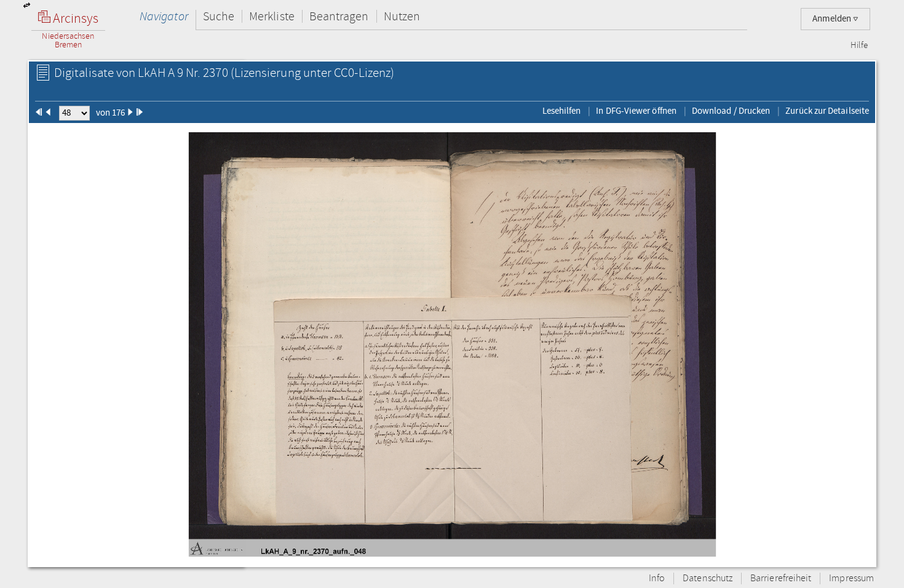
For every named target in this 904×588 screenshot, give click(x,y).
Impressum (851, 578)
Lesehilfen (561, 111)
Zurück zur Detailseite (827, 111)
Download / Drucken (731, 111)
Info (657, 578)
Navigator (164, 16)
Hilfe (859, 45)
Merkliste (272, 16)
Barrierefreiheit (780, 578)
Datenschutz (707, 578)
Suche (218, 16)
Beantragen (339, 16)
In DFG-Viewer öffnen (636, 111)
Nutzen (402, 16)
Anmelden (832, 19)
